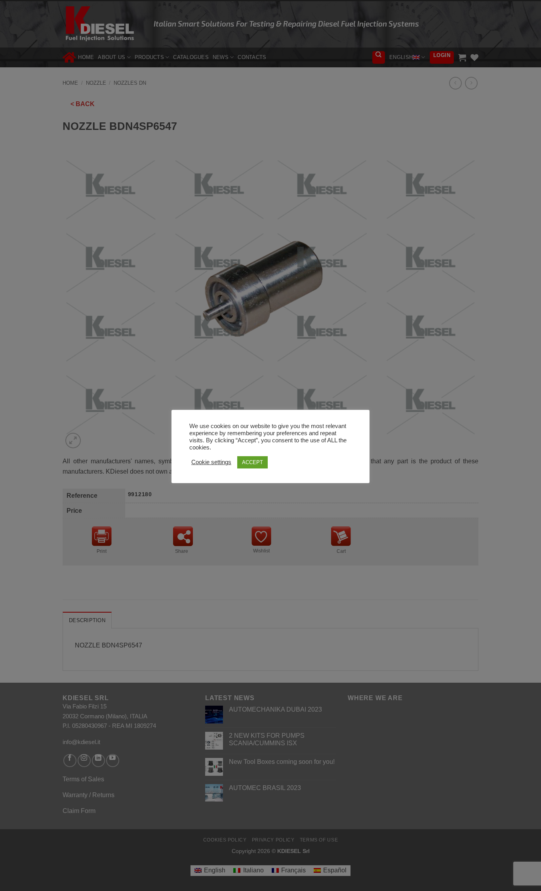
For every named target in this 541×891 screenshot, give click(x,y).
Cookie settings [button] (211, 462)
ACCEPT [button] (252, 462)
